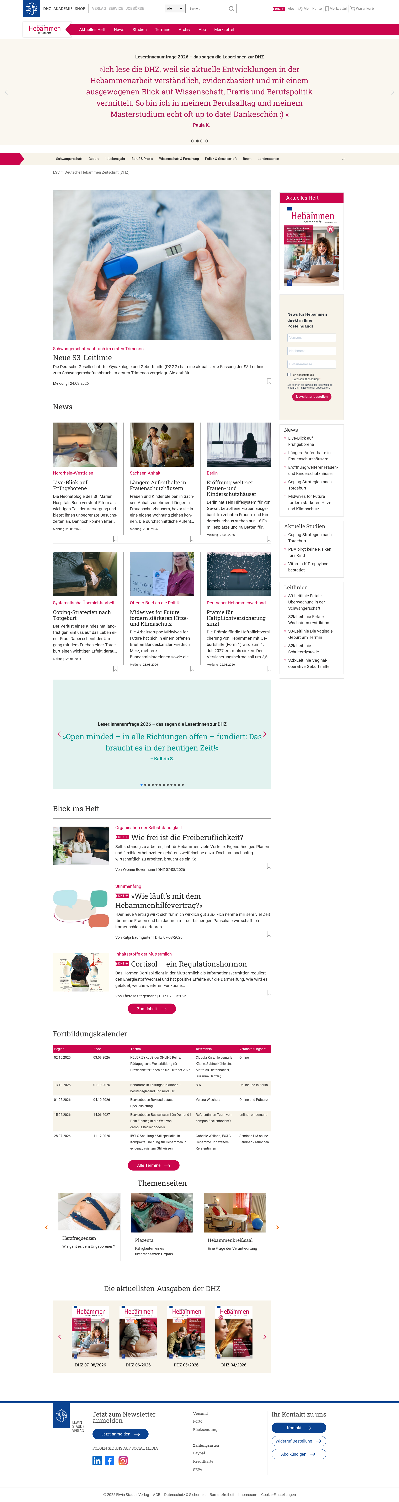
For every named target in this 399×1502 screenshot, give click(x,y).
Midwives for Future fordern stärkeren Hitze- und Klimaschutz (159, 618)
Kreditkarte (203, 1461)
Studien (140, 29)
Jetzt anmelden (116, 1434)
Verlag (99, 8)
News (119, 29)
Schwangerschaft (69, 159)
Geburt (94, 159)
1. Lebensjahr (115, 159)
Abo (202, 29)
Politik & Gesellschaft (221, 159)
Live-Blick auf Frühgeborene (70, 485)
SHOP (80, 8)
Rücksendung (205, 1429)
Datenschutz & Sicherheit (185, 1494)
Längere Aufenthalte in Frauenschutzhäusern (158, 485)
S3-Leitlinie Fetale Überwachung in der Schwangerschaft (306, 602)
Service (115, 8)
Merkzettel (224, 29)
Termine (162, 29)
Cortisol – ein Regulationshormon (189, 963)
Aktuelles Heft (92, 29)
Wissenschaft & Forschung (179, 159)
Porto (197, 1421)
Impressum (247, 1494)
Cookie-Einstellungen (278, 1494)
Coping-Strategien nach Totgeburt (82, 615)
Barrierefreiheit (222, 1494)
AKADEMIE (63, 8)
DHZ (47, 8)
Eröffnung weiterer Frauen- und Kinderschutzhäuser (231, 488)
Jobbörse (135, 8)
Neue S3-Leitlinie (82, 357)
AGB (156, 1494)
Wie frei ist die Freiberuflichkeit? (187, 837)
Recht (247, 159)
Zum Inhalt (147, 1008)
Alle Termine (149, 1165)
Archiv (184, 29)
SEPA (197, 1469)
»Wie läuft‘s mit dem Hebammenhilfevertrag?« (159, 900)
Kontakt (295, 1427)
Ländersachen (268, 159)
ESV (56, 172)
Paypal (199, 1452)
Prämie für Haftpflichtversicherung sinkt (236, 618)
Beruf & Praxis (142, 159)
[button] (199, 92)
